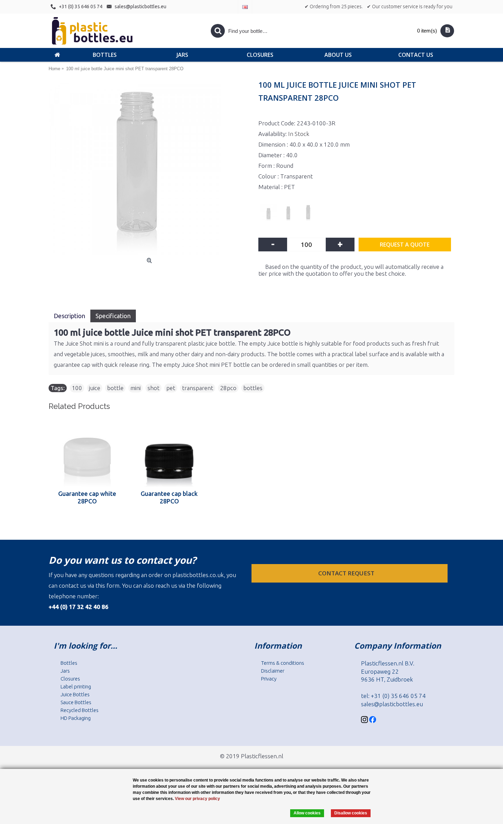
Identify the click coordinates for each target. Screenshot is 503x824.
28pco (228, 388)
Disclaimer (272, 671)
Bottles (69, 663)
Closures (70, 679)
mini (135, 388)
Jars (65, 671)
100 (77, 388)
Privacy (268, 679)
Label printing (76, 686)
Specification (113, 315)
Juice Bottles (75, 694)
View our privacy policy (197, 798)
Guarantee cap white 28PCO (87, 497)
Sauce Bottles (76, 702)
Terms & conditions (282, 663)
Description (69, 315)
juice (94, 388)
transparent (197, 388)
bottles (252, 388)
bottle (115, 388)
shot (153, 388)
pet (170, 388)
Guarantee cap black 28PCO (169, 497)
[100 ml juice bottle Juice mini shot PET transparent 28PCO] (150, 168)
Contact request (347, 573)
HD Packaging (76, 718)
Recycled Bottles (80, 710)
